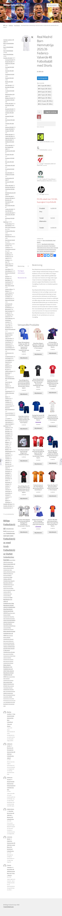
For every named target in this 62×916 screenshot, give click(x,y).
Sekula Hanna (10, 809)
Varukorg (32, 13)
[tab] (24, 266)
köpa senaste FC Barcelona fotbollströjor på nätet (9, 650)
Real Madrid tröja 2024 (10, 702)
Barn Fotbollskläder (48, 240)
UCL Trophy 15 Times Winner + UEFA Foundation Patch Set (46, 180)
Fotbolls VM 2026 (18, 19)
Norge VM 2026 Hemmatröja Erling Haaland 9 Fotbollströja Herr (11, 785)
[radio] (44, 86)
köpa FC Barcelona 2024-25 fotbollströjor (9, 582)
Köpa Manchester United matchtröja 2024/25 (8, 611)
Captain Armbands (46, 141)
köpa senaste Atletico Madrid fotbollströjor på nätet (8, 637)
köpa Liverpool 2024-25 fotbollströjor (7, 595)
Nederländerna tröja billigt (8, 698)
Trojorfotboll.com (8, 907)
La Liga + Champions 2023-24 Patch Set (46, 164)
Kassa (16, 13)
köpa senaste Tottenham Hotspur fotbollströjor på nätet (8, 687)
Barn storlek (40, 83)
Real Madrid (17, 25)
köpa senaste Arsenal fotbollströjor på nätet (9, 633)
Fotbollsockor (45, 150)
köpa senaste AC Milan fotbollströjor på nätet (9, 627)
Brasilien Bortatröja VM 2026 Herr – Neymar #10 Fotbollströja (10, 815)
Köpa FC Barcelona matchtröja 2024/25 (8, 586)
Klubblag (11, 25)
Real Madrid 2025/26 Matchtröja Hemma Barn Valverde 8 (47, 247)
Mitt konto (24, 13)
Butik (10, 13)
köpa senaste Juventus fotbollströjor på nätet (9, 657)
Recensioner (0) (22, 278)
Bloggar (39, 13)
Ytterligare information (21, 272)
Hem (4, 13)
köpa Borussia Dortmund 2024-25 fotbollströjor (8, 575)
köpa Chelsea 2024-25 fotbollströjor (7, 579)
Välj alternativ (23, 358)
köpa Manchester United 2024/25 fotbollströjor (9, 605)
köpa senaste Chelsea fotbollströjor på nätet (9, 646)
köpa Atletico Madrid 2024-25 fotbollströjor (8, 568)
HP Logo (44, 194)
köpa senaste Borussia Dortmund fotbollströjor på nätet (8, 643)
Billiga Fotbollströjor (14, 5)
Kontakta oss (7, 19)
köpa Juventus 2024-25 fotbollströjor (9, 592)
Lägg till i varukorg (50, 112)
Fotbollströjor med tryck (9, 542)
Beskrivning (21, 266)
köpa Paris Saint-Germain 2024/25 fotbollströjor (9, 614)
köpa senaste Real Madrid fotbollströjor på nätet (8, 684)
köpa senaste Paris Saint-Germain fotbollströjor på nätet (9, 678)
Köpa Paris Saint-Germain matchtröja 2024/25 (9, 618)
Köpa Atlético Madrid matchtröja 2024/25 (9, 571)
